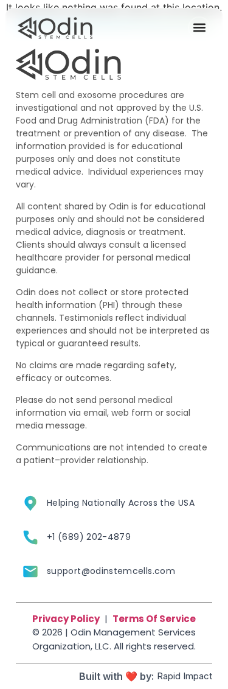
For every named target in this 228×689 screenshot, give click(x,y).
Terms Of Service (154, 618)
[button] (199, 27)
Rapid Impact (184, 676)
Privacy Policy (66, 618)
